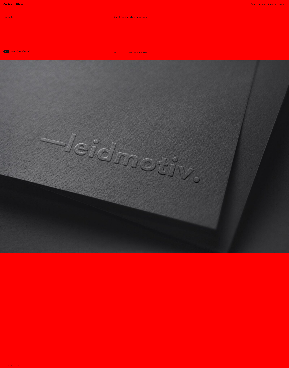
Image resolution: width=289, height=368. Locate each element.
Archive (262, 4)
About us (272, 4)
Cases (253, 4)
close (285, 366)
